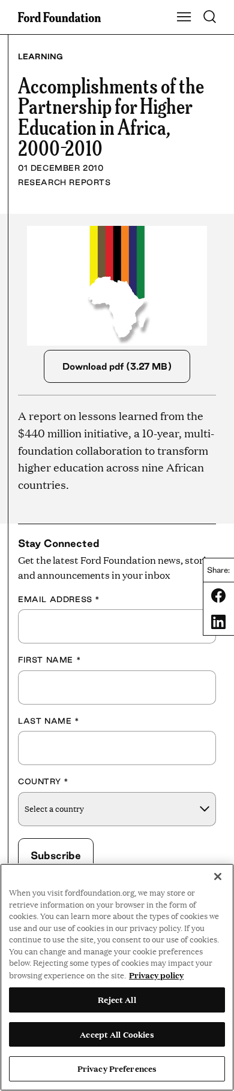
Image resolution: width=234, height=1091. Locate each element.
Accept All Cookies (117, 1034)
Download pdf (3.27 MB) (117, 366)
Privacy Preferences (117, 1068)
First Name (49, 659)
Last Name (49, 721)
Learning (40, 56)
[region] (117, 977)
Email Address (59, 599)
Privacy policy (156, 975)
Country (43, 781)
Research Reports (64, 182)
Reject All (117, 999)
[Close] (218, 876)
